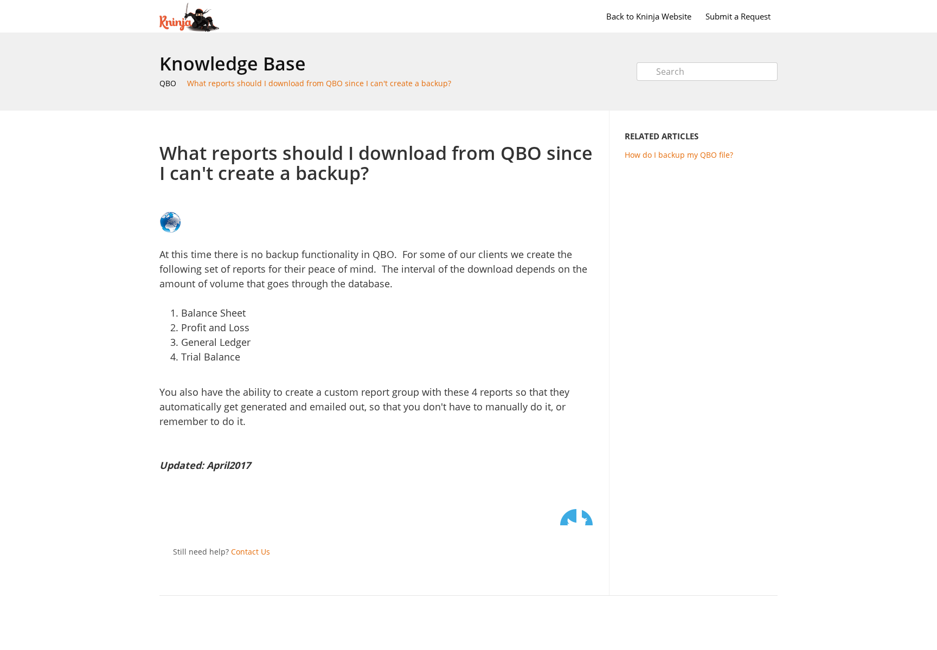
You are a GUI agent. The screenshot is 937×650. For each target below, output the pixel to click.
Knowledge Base (232, 63)
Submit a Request (738, 16)
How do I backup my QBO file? (679, 155)
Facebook (590, 517)
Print (561, 126)
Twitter (568, 517)
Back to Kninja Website (648, 16)
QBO (167, 83)
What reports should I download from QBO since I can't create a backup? (319, 83)
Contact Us (250, 551)
